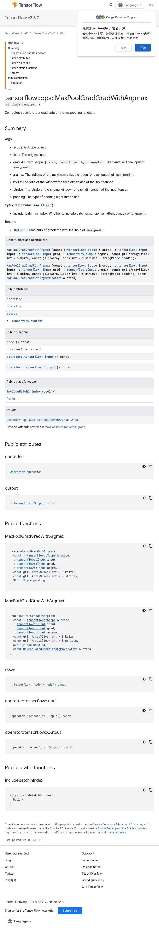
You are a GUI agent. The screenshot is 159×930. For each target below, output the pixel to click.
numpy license (117, 832)
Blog (8, 860)
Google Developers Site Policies (117, 828)
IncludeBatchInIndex (24, 391)
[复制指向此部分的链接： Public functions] (46, 524)
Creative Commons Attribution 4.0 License (117, 824)
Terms (9, 902)
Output (20, 230)
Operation (15, 306)
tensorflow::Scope (83, 250)
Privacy (22, 902)
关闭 (123, 48)
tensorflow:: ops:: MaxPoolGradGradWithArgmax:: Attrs (42, 419)
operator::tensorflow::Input (31, 357)
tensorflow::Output (27, 321)
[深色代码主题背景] (144, 466)
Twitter (9, 873)
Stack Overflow (92, 873)
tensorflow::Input (132, 250)
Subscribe (70, 910)
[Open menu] (6, 5)
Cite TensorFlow (92, 886)
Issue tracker (90, 860)
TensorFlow (12, 33)
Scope (32, 147)
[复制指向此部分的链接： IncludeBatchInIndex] (48, 780)
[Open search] (111, 4)
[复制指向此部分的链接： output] (23, 488)
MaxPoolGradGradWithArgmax (29, 250)
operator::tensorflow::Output (32, 367)
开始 (143, 48)
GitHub (9, 867)
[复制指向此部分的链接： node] (20, 669)
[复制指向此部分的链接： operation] (29, 457)
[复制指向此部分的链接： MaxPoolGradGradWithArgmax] (69, 536)
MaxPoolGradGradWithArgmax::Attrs (35, 278)
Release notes (91, 867)
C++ (62, 33)
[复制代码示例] (150, 466)
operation (15, 299)
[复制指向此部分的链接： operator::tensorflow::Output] (66, 732)
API (26, 33)
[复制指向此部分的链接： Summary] (31, 128)
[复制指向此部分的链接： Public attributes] (47, 444)
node (11, 342)
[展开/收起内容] (22, 43)
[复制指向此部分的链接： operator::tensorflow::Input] (62, 701)
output (12, 314)
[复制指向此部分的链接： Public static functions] (60, 768)
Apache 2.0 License (61, 828)
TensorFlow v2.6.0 (22, 17)
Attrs (46, 205)
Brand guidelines (93, 880)
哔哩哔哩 (11, 880)
